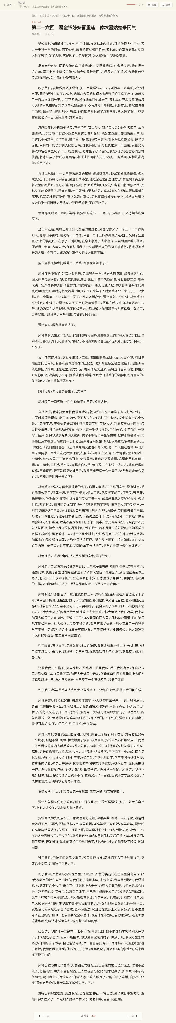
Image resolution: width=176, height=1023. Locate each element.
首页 (34, 15)
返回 (9, 4)
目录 (168, 4)
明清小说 (44, 15)
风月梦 (55, 15)
